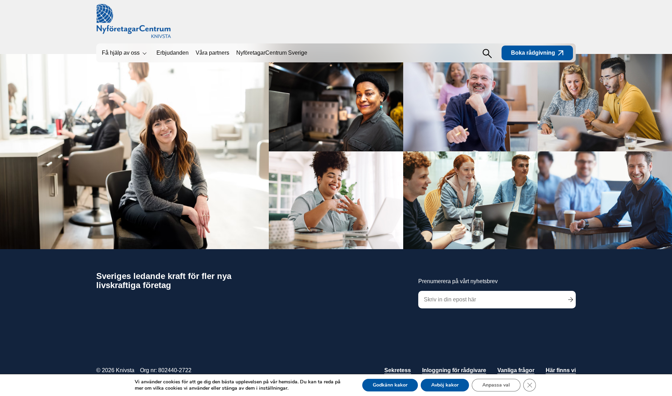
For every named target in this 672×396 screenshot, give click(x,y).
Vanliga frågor (515, 370)
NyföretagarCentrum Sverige (271, 53)
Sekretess (397, 370)
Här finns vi (561, 370)
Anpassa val (496, 385)
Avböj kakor (444, 385)
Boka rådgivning (533, 53)
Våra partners (212, 53)
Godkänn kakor (390, 385)
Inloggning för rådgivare (454, 370)
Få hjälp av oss (121, 53)
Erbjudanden (172, 53)
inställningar (273, 388)
